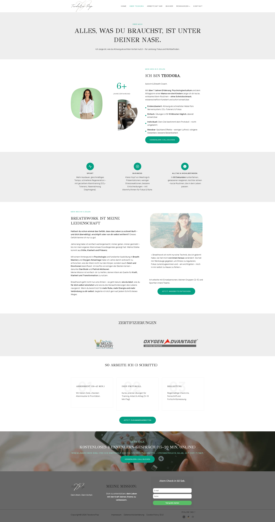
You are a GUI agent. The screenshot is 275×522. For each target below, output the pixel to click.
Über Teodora (137, 6)
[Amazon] (188, 517)
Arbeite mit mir (155, 6)
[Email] (193, 517)
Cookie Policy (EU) (155, 514)
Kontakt (198, 6)
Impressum (116, 514)
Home (123, 6)
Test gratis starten (172, 503)
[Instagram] (184, 517)
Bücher (169, 6)
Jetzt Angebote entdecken (176, 291)
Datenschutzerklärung (134, 514)
